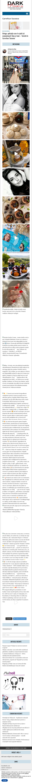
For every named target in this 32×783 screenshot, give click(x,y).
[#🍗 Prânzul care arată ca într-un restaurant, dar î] (16, 490)
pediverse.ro (4, 770)
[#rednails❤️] (16, 294)
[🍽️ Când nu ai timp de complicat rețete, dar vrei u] (16, 462)
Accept (4, 780)
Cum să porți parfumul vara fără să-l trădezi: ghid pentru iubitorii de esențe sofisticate (15, 729)
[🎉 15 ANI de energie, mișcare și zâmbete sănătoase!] (16, 574)
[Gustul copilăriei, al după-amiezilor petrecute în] (16, 125)
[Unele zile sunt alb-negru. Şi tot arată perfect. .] (16, 518)
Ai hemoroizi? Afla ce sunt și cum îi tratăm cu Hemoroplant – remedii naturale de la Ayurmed (15, 735)
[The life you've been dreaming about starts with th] (16, 181)
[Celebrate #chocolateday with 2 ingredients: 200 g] (16, 210)
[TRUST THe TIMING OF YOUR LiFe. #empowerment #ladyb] (16, 97)
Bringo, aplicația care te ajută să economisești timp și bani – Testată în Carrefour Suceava (15, 36)
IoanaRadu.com (5, 766)
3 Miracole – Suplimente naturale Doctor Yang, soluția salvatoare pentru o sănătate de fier (15, 720)
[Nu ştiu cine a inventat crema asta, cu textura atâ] (16, 546)
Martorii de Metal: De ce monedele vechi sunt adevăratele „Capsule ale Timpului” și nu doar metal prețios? (15, 659)
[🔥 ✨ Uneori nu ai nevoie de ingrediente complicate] (16, 406)
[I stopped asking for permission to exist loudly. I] (16, 602)
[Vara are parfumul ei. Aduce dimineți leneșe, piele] (16, 153)
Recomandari (5, 31)
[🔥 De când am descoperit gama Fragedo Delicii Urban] (16, 434)
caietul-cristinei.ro (6, 768)
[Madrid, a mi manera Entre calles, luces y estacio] (16, 69)
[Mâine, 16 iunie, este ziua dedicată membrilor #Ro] (16, 378)
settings (20, 777)
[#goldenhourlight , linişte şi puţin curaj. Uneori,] (16, 322)
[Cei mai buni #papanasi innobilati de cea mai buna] (16, 266)
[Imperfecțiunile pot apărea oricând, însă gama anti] (16, 238)
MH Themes (24, 748)
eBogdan (4, 724)
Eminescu (5, 739)
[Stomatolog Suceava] (14, 708)
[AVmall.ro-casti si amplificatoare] (14, 689)
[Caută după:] (15, 635)
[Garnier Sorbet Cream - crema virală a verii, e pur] (16, 350)
